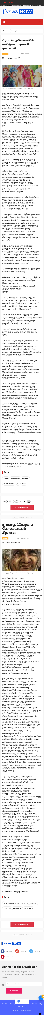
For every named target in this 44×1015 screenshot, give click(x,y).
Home (7, 31)
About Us (5, 1004)
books (24, 483)
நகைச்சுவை (15, 478)
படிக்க (16, 31)
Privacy (12, 1004)
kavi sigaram (17, 908)
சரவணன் (24, 53)
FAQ (40, 1004)
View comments (22, 507)
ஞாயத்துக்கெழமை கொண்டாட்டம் (15, 903)
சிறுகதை (33, 903)
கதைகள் (25, 478)
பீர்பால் (5, 478)
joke (18, 483)
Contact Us (22, 1006)
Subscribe (14, 991)
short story (7, 908)
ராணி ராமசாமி (8, 483)
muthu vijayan (28, 908)
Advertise (27, 1004)
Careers (34, 1004)
